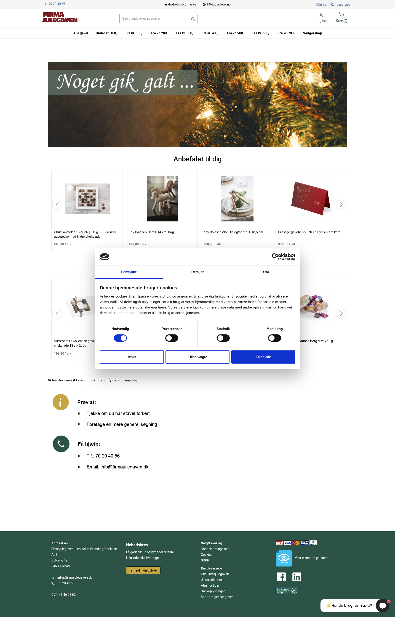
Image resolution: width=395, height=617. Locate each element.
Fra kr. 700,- (287, 33)
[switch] (171, 338)
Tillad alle (263, 357)
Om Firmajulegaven (215, 574)
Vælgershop (312, 33)
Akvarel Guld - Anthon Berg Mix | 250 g (305, 341)
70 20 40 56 (56, 4)
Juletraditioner (211, 580)
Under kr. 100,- (107, 33)
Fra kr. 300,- (185, 33)
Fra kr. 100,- (134, 33)
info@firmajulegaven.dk (74, 577)
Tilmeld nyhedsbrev (143, 570)
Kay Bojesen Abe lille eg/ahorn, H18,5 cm (233, 232)
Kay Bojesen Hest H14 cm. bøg (151, 232)
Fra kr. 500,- (236, 33)
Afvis (132, 357)
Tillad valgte (197, 357)
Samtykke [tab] (129, 272)
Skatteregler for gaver (217, 597)
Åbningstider (210, 585)
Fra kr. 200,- (160, 33)
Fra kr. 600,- (261, 33)
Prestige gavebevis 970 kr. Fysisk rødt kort (309, 232)
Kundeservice (340, 4)
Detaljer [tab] (197, 272)
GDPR (205, 560)
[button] (193, 18)
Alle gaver (80, 33)
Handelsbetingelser (215, 549)
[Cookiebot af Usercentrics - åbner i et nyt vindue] (275, 256)
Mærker (322, 4)
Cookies (206, 554)
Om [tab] (266, 272)
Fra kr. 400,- (211, 33)
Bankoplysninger (213, 591)
